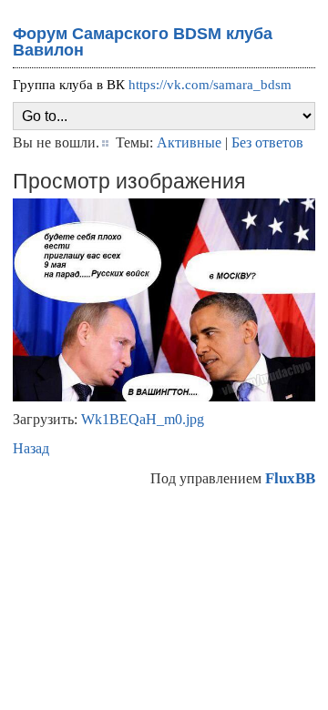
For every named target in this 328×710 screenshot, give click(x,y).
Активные (189, 142)
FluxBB (290, 478)
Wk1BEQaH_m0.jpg (142, 419)
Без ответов (267, 142)
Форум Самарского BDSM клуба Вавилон (142, 42)
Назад (31, 448)
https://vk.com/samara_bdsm (210, 84)
